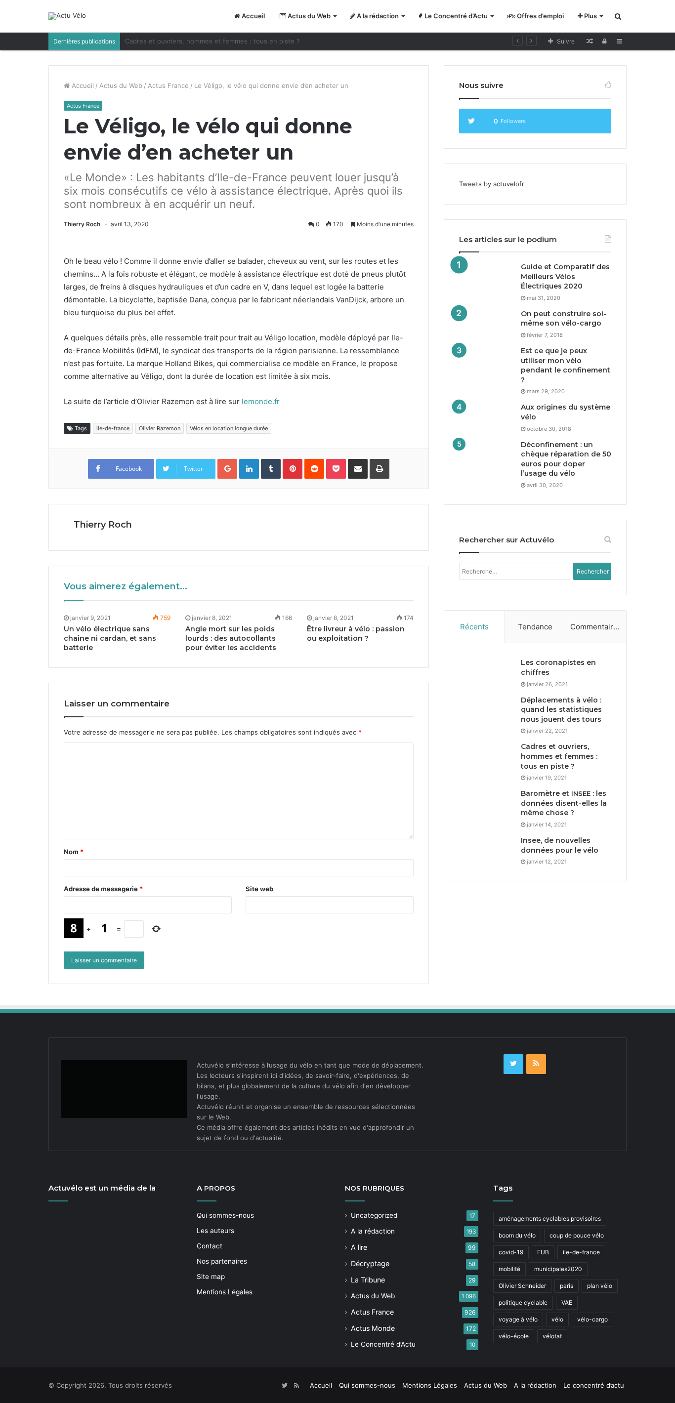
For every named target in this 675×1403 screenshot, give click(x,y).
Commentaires (596, 626)
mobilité (509, 1269)
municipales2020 (558, 1269)
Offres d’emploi (539, 16)
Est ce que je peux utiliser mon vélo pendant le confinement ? (565, 365)
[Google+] (227, 469)
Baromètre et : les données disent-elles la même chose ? (564, 803)
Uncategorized (374, 1215)
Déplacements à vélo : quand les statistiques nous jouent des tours (561, 710)
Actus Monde (373, 1328)
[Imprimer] (379, 469)
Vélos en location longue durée (229, 428)
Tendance (535, 626)
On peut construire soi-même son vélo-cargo (563, 318)
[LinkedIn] (249, 469)
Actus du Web (308, 16)
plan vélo (599, 1285)
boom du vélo (517, 1235)
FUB (543, 1252)
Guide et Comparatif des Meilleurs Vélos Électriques (565, 276)
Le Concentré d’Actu (455, 16)
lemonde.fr (261, 401)
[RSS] (536, 1064)
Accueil (252, 16)
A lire (359, 1247)
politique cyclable (523, 1302)
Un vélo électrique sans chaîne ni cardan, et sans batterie (110, 638)
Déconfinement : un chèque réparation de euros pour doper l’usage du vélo (566, 459)
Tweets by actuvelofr (491, 184)
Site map (211, 1276)
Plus (590, 16)
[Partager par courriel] (358, 469)
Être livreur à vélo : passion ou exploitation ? (356, 633)
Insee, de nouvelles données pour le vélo (559, 845)
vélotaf (552, 1336)
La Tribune (368, 1280)
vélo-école (514, 1336)
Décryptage (370, 1263)
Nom (74, 852)
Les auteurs (215, 1231)
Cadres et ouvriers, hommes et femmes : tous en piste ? (559, 756)
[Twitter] (513, 1064)
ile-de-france (112, 428)
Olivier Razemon (159, 428)
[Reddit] (314, 469)
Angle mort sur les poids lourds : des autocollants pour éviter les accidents (230, 638)
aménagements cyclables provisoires (550, 1218)
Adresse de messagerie (103, 889)
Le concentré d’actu (593, 1385)
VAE (566, 1302)
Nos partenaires (222, 1261)
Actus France (168, 85)
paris (566, 1285)
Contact (209, 1246)
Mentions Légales (225, 1292)
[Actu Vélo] (67, 16)
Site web (259, 889)
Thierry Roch (82, 224)
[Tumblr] (271, 469)
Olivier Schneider (522, 1285)
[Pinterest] (292, 469)
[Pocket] (336, 469)
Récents (474, 626)
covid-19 (511, 1252)
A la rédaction (377, 16)
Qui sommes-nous (225, 1215)
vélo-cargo (592, 1319)
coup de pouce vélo (576, 1235)
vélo (557, 1319)
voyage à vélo (518, 1319)
